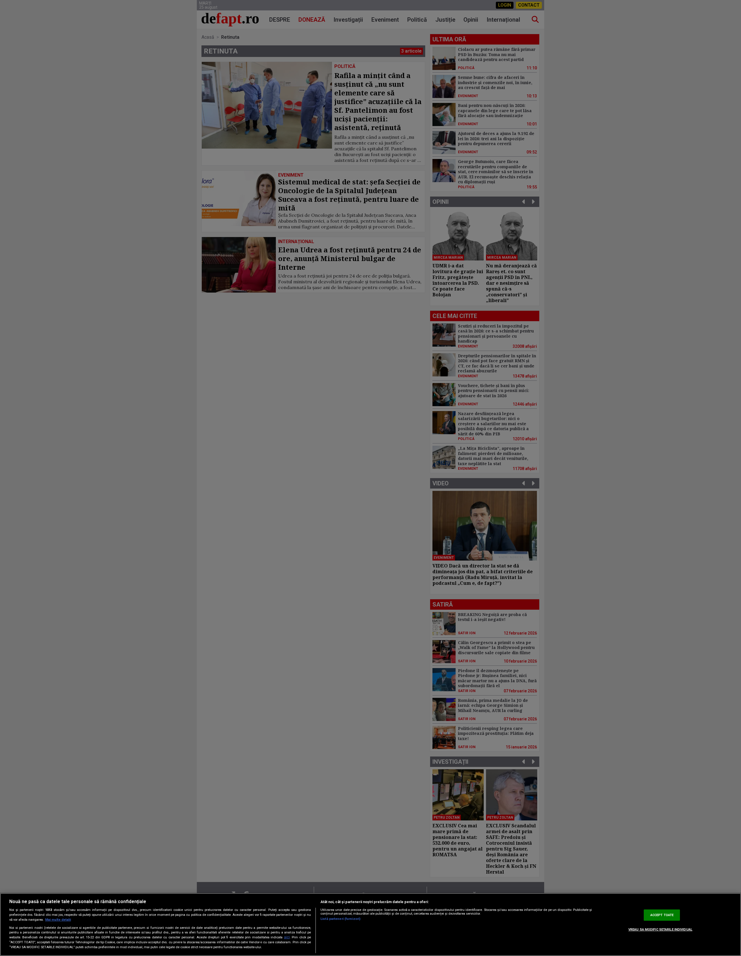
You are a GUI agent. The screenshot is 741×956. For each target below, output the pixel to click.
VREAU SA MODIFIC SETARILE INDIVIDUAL (660, 929)
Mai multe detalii (58, 920)
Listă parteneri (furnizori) (340, 919)
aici (287, 937)
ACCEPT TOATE (662, 915)
